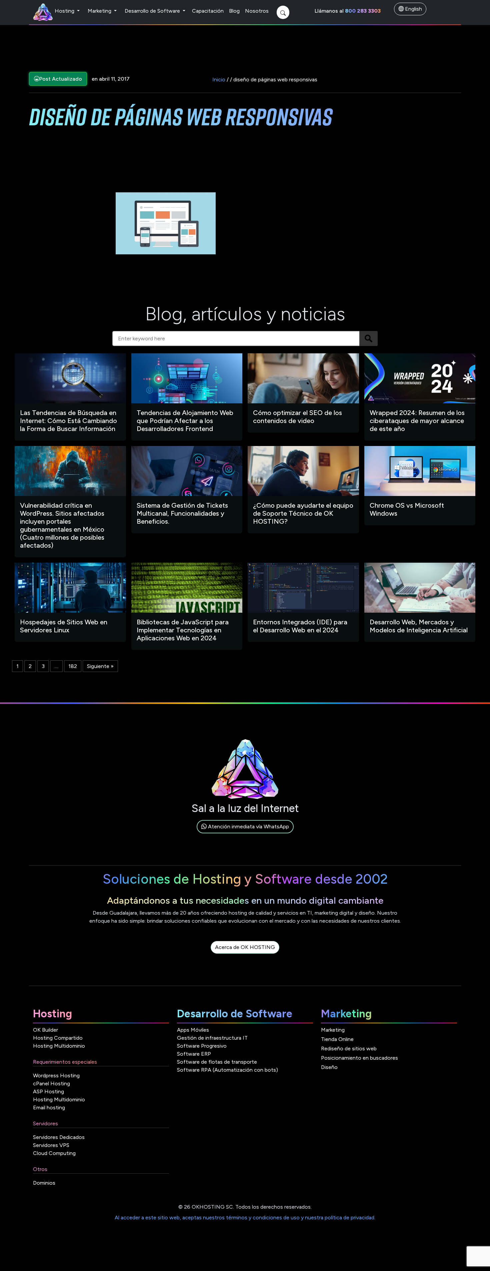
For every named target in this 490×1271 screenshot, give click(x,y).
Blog (234, 11)
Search (368, 338)
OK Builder (45, 1030)
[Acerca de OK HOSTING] (245, 955)
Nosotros (257, 11)
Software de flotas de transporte (217, 1062)
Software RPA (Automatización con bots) (227, 1070)
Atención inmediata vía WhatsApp (248, 826)
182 (72, 666)
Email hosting (49, 1107)
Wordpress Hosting (56, 1075)
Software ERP (194, 1054)
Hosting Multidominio (59, 1046)
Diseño (329, 1067)
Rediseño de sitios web (349, 1048)
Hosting (65, 11)
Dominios (44, 1183)
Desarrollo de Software (153, 11)
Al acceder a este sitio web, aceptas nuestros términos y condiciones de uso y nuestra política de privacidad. (245, 1217)
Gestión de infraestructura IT (212, 1038)
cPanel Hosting (51, 1083)
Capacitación (208, 11)
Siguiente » (100, 666)
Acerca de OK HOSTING (245, 947)
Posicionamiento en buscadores (359, 1058)
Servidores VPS (51, 1145)
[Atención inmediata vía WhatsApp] (245, 834)
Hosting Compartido (58, 1038)
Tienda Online (337, 1039)
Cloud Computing (54, 1153)
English (413, 9)
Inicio (218, 79)
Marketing (100, 11)
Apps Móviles (193, 1030)
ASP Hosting (48, 1091)
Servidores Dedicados (59, 1137)
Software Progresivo (202, 1046)
